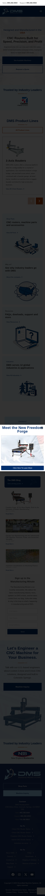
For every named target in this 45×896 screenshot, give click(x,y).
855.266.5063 (28, 3)
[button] (42, 428)
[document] (22, 448)
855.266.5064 (10, 3)
